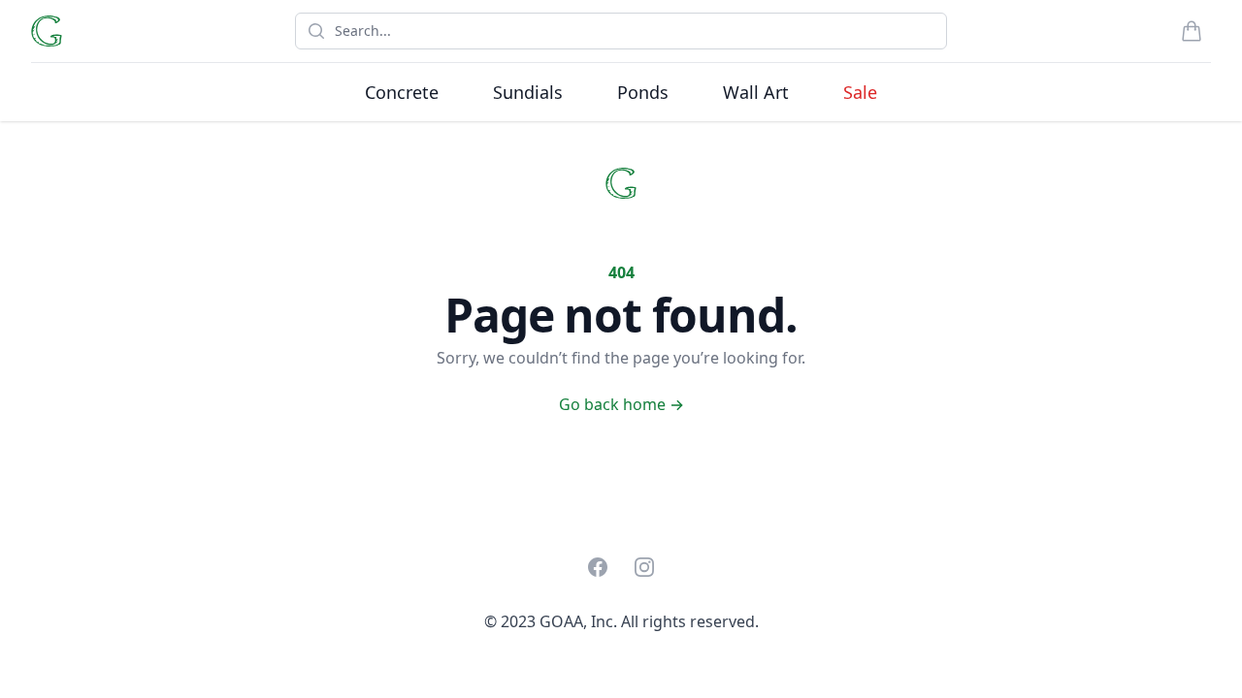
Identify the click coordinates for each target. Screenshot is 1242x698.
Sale (860, 92)
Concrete (402, 92)
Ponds (643, 92)
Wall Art (756, 92)
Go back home (621, 404)
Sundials (528, 92)
